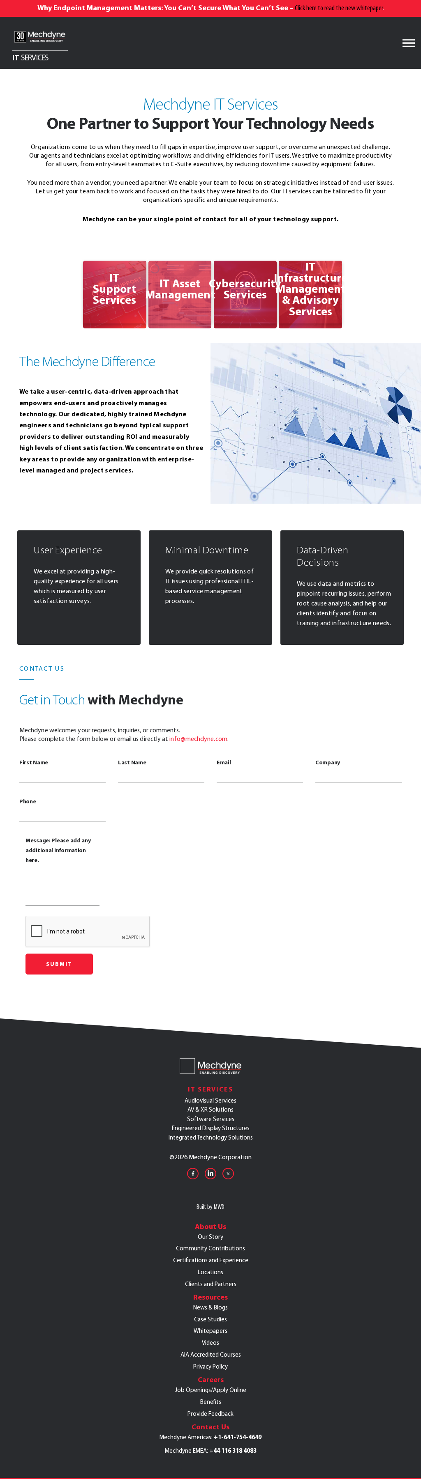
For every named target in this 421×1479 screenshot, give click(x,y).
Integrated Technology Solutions (211, 1137)
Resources (210, 1297)
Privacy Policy (210, 1366)
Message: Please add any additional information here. (58, 850)
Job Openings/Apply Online (210, 1390)
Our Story (210, 1237)
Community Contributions (210, 1248)
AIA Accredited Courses (210, 1354)
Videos (210, 1342)
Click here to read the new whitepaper (339, 7)
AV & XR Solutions (210, 1109)
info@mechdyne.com (198, 739)
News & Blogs (210, 1307)
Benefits (210, 1402)
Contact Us (210, 1426)
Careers (211, 1379)
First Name (33, 762)
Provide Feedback (210, 1413)
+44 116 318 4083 (233, 1450)
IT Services (210, 1089)
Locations (210, 1272)
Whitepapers (210, 1331)
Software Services (210, 1119)
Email (224, 762)
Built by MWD (210, 1207)
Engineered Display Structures (211, 1128)
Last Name (132, 762)
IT (30, 57)
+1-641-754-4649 (237, 1437)
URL (87, 265)
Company (327, 762)
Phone (27, 801)
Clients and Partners (210, 1284)
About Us (210, 1226)
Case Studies (210, 1319)
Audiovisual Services (210, 1100)
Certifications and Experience (210, 1260)
